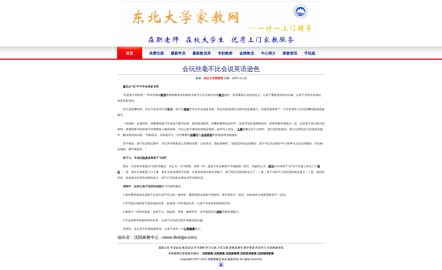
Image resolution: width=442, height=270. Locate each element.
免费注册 (156, 53)
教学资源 (249, 247)
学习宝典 (211, 247)
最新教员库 (201, 53)
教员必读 (187, 247)
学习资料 (199, 247)
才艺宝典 (222, 247)
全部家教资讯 (275, 247)
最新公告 (164, 247)
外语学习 (260, 247)
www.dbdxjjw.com (179, 237)
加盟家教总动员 (217, 259)
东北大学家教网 (213, 78)
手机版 (309, 53)
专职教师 (225, 53)
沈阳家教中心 (146, 237)
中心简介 (268, 53)
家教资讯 (290, 53)
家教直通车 (236, 247)
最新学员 (178, 53)
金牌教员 (246, 53)
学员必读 (175, 247)
